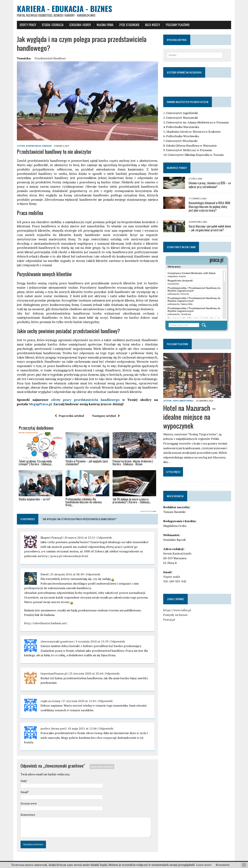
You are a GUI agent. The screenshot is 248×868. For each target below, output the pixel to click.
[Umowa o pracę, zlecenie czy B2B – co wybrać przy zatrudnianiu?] (174, 186)
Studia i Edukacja (53, 25)
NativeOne (87, 511)
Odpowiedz (104, 538)
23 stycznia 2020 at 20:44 (86, 673)
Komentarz (28, 815)
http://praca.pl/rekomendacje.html (65, 556)
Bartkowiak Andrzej (39, 145)
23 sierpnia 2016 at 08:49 (67, 574)
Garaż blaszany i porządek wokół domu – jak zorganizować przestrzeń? (210, 228)
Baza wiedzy (152, 25)
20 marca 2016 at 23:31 (79, 538)
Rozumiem (222, 865)
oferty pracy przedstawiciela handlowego (85, 400)
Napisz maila (171, 577)
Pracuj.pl (169, 619)
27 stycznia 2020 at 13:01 (79, 701)
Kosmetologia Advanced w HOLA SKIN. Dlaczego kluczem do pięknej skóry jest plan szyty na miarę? (210, 207)
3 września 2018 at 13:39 (92, 641)
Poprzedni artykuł (71, 416)
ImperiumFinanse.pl (53, 673)
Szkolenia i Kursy (80, 25)
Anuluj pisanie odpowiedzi (102, 766)
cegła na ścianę (50, 701)
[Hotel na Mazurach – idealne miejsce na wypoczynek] (197, 396)
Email (24, 792)
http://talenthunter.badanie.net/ (46, 623)
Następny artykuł (104, 416)
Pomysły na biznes (175, 615)
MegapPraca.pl (40, 404)
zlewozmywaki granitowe (57, 641)
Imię (23, 781)
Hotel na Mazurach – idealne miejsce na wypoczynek (189, 417)
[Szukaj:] (195, 55)
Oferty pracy (28, 25)
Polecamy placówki (178, 25)
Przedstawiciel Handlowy (50, 58)
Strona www (29, 803)
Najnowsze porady (177, 168)
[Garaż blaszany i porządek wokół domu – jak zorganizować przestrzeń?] (174, 230)
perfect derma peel (53, 728)
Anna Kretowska (183, 400)
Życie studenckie (129, 25)
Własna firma (105, 25)
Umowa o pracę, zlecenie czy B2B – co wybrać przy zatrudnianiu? (210, 185)
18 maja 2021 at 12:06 (82, 728)
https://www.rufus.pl (177, 610)
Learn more (203, 865)
